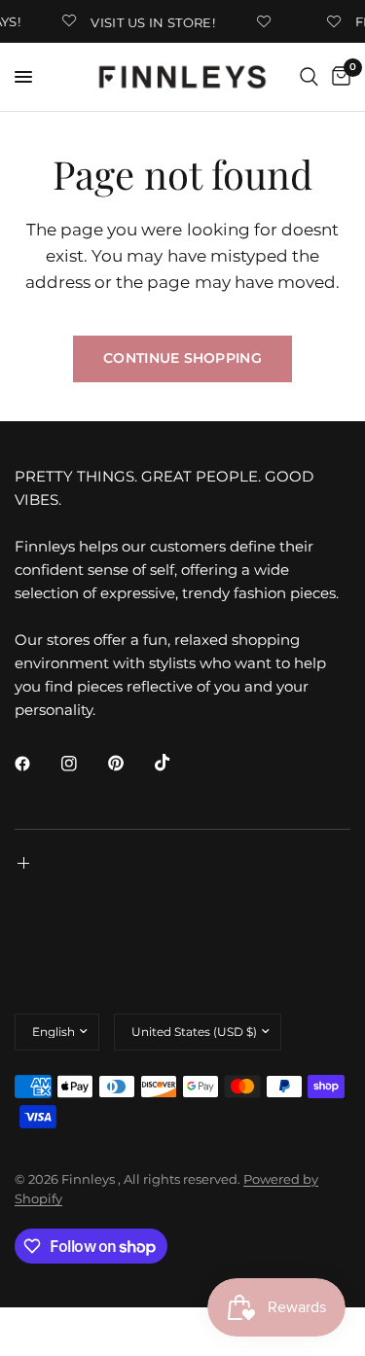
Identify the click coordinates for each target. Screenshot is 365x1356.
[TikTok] (176, 762)
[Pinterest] (129, 762)
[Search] (309, 77)
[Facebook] (36, 763)
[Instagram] (82, 763)
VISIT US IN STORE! (151, 22)
